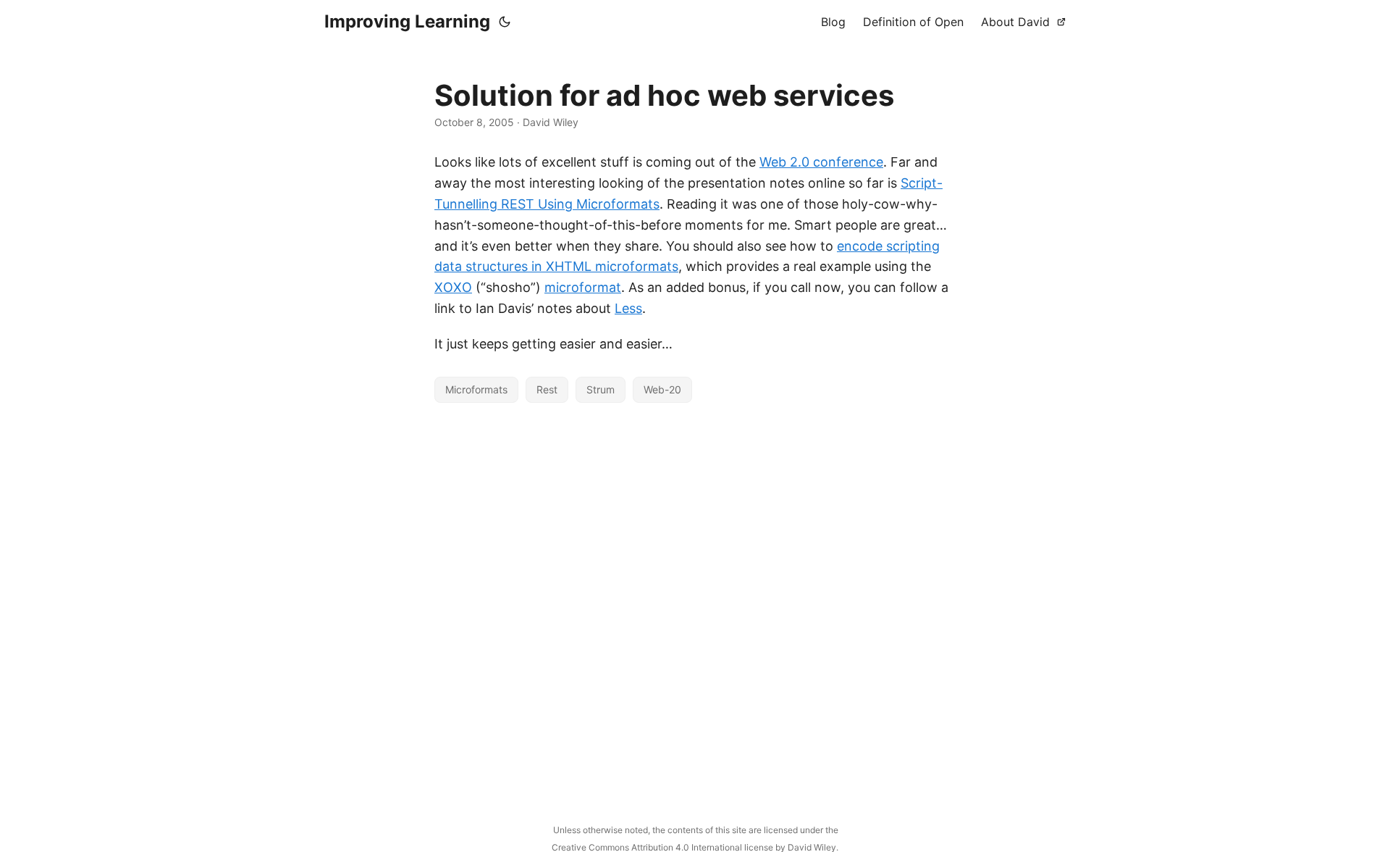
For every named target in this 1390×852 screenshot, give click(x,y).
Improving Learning (407, 21)
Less (628, 308)
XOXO (453, 287)
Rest (546, 389)
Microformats (476, 389)
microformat (582, 287)
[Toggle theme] (504, 21)
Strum (600, 389)
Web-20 (662, 389)
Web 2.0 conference (821, 162)
